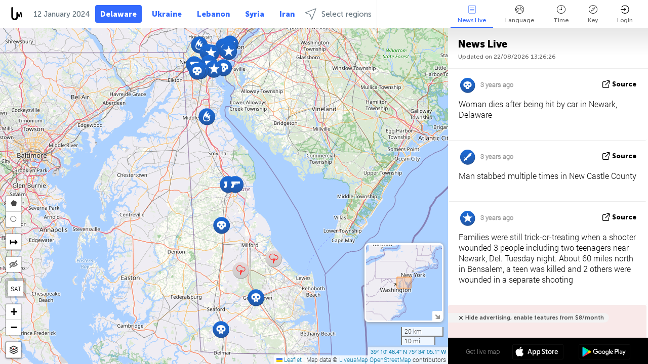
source (624, 84)
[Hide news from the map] (13, 264)
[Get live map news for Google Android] (604, 352)
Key (593, 20)
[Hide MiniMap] (437, 316)
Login (625, 20)
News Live (472, 20)
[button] (214, 69)
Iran (287, 14)
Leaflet (292, 359)
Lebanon (213, 14)
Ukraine (167, 14)
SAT (16, 289)
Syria (254, 14)
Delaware (118, 14)
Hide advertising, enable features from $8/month (534, 317)
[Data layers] (13, 350)
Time (561, 20)
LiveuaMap (353, 359)
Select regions (346, 14)
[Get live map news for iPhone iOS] (537, 352)
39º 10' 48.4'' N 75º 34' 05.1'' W (408, 351)
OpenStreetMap (390, 359)
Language (519, 20)
